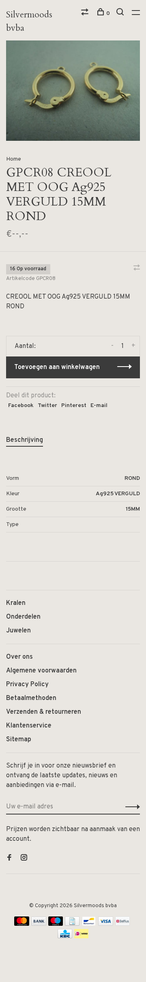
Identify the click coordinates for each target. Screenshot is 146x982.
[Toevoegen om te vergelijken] (136, 269)
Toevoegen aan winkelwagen (57, 367)
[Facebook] (9, 859)
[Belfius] (122, 924)
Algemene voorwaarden (41, 671)
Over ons (19, 657)
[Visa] (105, 924)
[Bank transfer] (38, 924)
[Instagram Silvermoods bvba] (24, 859)
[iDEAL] (81, 937)
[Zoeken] (121, 13)
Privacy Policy (27, 685)
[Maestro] (55, 924)
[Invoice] (72, 924)
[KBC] (65, 937)
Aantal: (25, 346)
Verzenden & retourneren (43, 712)
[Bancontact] (89, 924)
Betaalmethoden (31, 698)
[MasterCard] (21, 924)
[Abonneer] (130, 807)
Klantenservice (29, 726)
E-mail (98, 405)
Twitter (47, 405)
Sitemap (18, 740)
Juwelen (18, 631)
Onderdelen (23, 617)
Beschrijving (24, 440)
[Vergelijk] (85, 13)
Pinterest (73, 405)
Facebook (21, 405)
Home (13, 159)
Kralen (16, 603)
